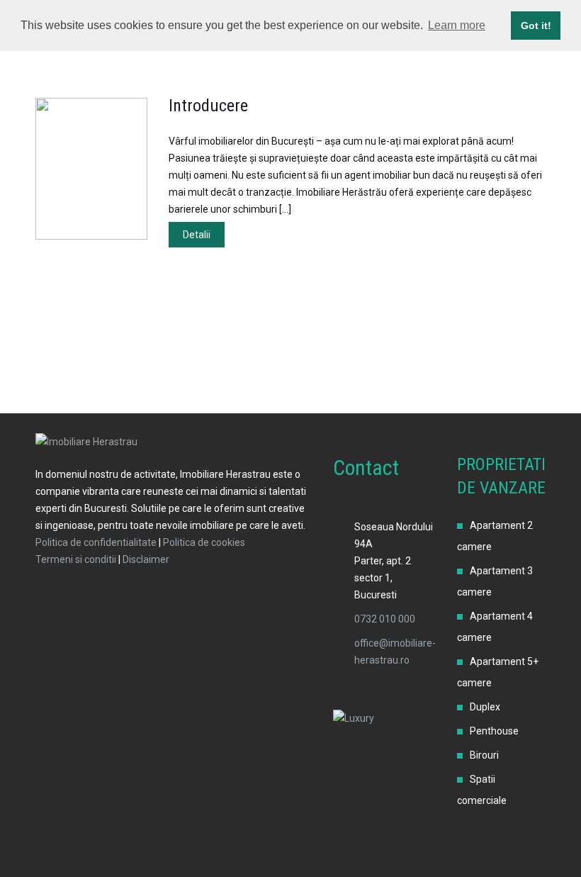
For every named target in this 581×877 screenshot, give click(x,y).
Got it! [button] (536, 25)
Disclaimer (146, 559)
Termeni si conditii (75, 559)
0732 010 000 (384, 619)
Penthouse (494, 731)
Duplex (485, 707)
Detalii (196, 234)
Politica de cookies (204, 542)
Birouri (484, 755)
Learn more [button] (456, 25)
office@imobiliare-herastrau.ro (395, 651)
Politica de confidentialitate (96, 542)
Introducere (208, 106)
